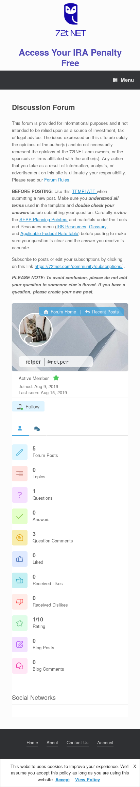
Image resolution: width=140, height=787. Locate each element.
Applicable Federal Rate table (49, 233)
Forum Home (62, 311)
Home (32, 742)
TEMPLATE (84, 191)
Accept (62, 779)
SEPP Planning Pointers (43, 219)
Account (105, 742)
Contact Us (78, 742)
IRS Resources (71, 226)
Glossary (97, 226)
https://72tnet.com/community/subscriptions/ (79, 266)
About (52, 742)
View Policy (87, 779)
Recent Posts (105, 311)
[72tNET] (70, 20)
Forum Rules (56, 179)
